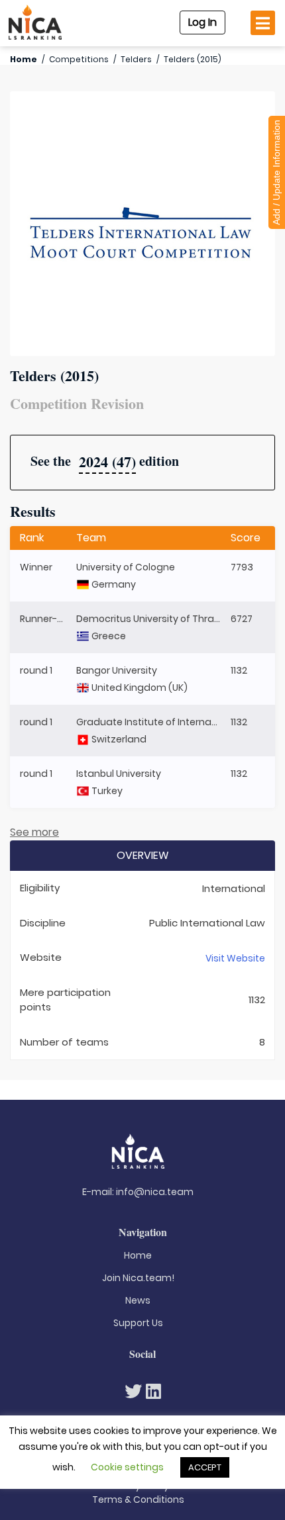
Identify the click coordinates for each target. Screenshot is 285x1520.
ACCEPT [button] (204, 1467)
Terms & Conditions (138, 1499)
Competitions (79, 59)
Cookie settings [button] (127, 1467)
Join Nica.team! (138, 1277)
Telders (136, 59)
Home (23, 59)
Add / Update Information (276, 172)
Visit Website (235, 958)
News (137, 1300)
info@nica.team (155, 1191)
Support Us (138, 1322)
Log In (202, 22)
